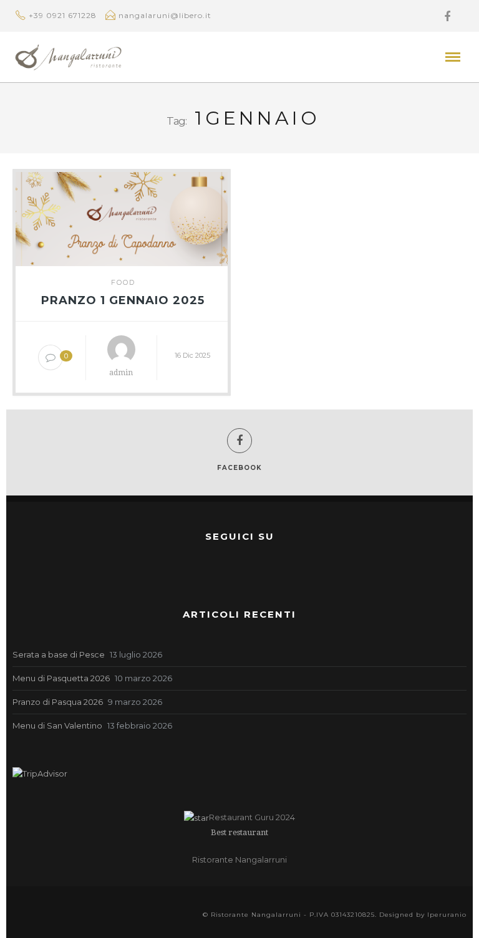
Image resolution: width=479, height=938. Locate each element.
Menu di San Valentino (57, 725)
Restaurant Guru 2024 (252, 817)
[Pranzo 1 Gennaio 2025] (122, 216)
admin (121, 372)
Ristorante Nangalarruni (239, 859)
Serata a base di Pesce (58, 654)
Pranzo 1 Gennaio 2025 (123, 300)
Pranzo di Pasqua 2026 (57, 702)
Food (123, 282)
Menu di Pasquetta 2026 (61, 678)
